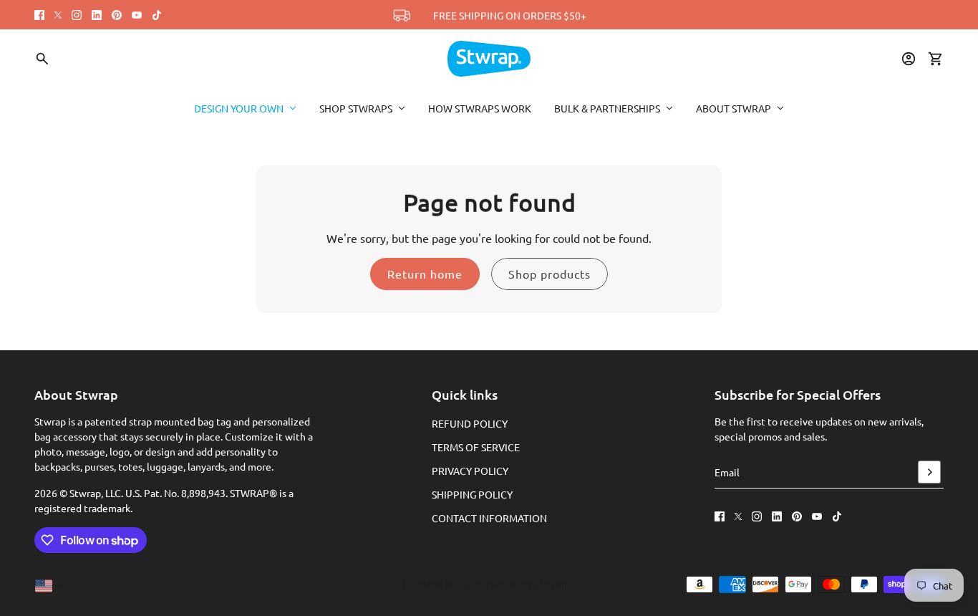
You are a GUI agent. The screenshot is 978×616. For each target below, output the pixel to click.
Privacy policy (470, 470)
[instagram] (76, 15)
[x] (58, 15)
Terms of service (476, 447)
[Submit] (929, 472)
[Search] (42, 59)
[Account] (908, 59)
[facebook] (39, 15)
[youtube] (137, 15)
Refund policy (470, 423)
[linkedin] (97, 15)
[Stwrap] (489, 59)
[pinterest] (117, 15)
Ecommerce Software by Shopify (489, 584)
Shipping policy (472, 494)
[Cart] (936, 59)
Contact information (489, 517)
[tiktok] (157, 15)
